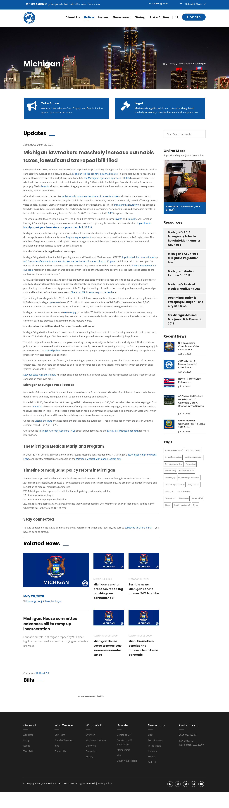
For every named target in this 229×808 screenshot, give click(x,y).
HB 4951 (126, 177)
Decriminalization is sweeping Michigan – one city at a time (185, 302)
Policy (89, 17)
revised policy (52, 350)
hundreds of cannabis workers (104, 196)
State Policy (185, 63)
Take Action (159, 17)
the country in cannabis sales (102, 173)
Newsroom (121, 17)
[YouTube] (201, 784)
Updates (152, 751)
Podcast (152, 762)
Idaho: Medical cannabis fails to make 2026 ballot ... (191, 424)
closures (131, 218)
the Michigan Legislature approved (102, 177)
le (84, 173)
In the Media (154, 745)
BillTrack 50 (42, 673)
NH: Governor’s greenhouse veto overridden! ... (188, 346)
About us (72, 17)
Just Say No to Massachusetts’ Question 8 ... (187, 364)
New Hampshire (186, 471)
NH (195, 505)
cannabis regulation (174, 484)
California (170, 471)
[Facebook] (170, 784)
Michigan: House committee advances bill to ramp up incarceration (50, 624)
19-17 (109, 213)
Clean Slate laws (43, 420)
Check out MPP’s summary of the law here (93, 292)
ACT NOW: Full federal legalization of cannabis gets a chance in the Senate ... (191, 403)
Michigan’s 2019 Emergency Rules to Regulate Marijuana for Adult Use (184, 238)
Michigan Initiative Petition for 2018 (181, 273)
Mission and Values (96, 740)
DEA (167, 505)
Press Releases (155, 740)
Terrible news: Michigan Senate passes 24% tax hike (144, 589)
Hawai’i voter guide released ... (189, 380)
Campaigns (91, 751)
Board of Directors (64, 740)
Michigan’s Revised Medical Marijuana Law (184, 287)
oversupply (70, 312)
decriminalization (173, 464)
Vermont (169, 491)
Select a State (194, 4)
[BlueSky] (185, 784)
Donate (194, 17)
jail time (45, 601)
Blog (150, 734)
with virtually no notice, (74, 196)
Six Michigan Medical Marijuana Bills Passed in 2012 (185, 319)
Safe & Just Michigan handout (122, 430)
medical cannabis (193, 457)
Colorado (170, 478)
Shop (119, 755)
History (89, 756)
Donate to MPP (124, 734)
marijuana (193, 484)
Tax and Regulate (173, 457)
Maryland (197, 498)
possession (170, 498)
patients (191, 464)
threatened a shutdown (126, 204)
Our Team (60, 734)
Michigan (77, 173)
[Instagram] (193, 784)
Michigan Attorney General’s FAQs (57, 430)
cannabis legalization (188, 478)
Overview (90, 734)
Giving (140, 17)
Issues (103, 17)
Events (151, 756)
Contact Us (60, 751)
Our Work (91, 745)
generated (55, 302)
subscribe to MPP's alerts (138, 527)
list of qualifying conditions (142, 454)
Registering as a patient (78, 237)
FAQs (26, 458)
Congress (183, 498)
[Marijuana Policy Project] (29, 22)
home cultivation (182, 505)
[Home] (164, 63)
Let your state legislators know (39, 374)
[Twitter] (178, 784)
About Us (28, 734)
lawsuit (45, 186)
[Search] (175, 17)
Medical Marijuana (174, 450)
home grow (33, 601)
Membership (123, 749)
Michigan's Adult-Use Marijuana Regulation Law (183, 258)
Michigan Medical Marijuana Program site (98, 458)
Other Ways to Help (127, 760)
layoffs (118, 218)
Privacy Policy (105, 783)
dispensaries (184, 491)
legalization (193, 450)
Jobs (57, 745)
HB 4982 (37, 406)
